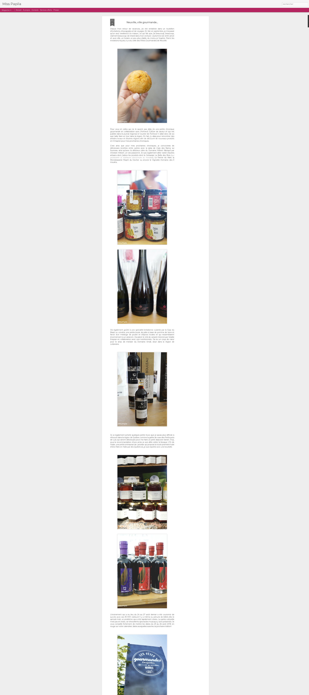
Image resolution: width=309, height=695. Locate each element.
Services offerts (46, 10)
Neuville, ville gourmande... (142, 22)
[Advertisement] (187, 57)
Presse (56, 10)
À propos (26, 10)
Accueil (18, 10)
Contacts (35, 10)
